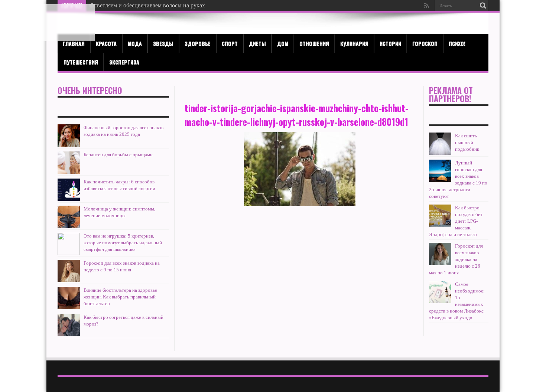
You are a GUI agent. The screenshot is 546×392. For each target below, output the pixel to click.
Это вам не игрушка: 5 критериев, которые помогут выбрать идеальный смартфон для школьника (123, 242)
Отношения (314, 43)
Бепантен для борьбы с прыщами (118, 154)
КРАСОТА (106, 43)
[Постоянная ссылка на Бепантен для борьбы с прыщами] (69, 162)
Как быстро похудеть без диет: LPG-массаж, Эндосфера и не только (455, 221)
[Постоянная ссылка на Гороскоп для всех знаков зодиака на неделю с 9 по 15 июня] (69, 271)
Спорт (230, 43)
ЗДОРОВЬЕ (198, 43)
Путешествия (81, 62)
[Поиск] (482, 5)
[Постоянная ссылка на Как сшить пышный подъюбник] (440, 144)
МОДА (135, 43)
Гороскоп (425, 43)
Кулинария (354, 43)
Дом (282, 43)
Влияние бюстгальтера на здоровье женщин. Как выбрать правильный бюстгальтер (120, 296)
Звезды (163, 43)
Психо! (457, 43)
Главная (74, 43)
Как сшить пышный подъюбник (467, 142)
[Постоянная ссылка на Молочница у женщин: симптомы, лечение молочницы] (69, 217)
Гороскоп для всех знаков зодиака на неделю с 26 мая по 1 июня (456, 259)
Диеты (257, 43)
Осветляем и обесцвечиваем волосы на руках (147, 5)
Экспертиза (124, 62)
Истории (390, 43)
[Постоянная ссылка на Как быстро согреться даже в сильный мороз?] (69, 325)
